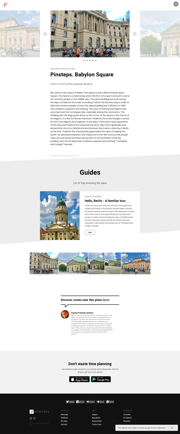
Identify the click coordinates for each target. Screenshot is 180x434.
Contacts (64, 424)
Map (52, 69)
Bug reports (96, 417)
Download (64, 417)
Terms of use (96, 424)
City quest (126, 421)
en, (88, 84)
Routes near (65, 69)
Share (73, 69)
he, (85, 84)
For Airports (127, 417)
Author (57, 69)
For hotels (127, 414)
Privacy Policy (97, 421)
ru (91, 84)
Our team (64, 421)
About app (64, 414)
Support (95, 414)
